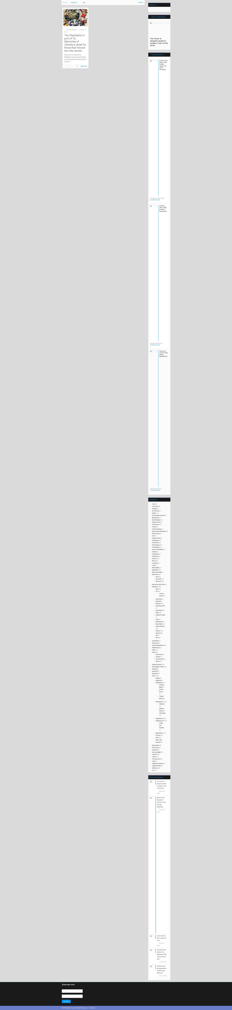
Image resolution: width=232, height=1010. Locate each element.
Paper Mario (159, 624)
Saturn (158, 661)
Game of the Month (157, 549)
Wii (156, 635)
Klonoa (154, 561)
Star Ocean (155, 747)
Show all (140, 2)
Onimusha (155, 643)
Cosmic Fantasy (156, 529)
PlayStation (159, 682)
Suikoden (155, 750)
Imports (154, 558)
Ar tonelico (155, 506)
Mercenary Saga (157, 572)
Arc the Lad (155, 511)
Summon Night (156, 752)
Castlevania (155, 524)
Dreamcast (159, 654)
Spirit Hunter (155, 745)
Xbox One (158, 581)
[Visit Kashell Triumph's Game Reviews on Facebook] (154, 10)
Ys (153, 770)
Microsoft (155, 574)
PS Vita (158, 735)
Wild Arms (155, 768)
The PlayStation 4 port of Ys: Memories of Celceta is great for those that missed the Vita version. (75, 43)
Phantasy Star (160, 659)
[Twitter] (165, 1008)
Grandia (154, 551)
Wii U (157, 637)
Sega (153, 652)
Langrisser (155, 563)
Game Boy (159, 599)
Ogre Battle (155, 641)
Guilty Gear (155, 556)
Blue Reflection (156, 520)
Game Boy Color (160, 606)
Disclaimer (92, 1008)
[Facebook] (162, 1008)
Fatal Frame (155, 542)
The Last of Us (156, 759)
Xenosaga (162, 713)
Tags (83, 2)
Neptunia (158, 680)
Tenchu (154, 756)
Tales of (154, 754)
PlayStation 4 (159, 721)
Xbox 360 (158, 579)
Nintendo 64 (159, 621)
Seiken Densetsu (157, 664)
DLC (153, 536)
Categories (74, 2)
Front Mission (156, 547)
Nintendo (154, 586)
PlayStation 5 (159, 733)
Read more (84, 66)
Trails (153, 761)
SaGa (153, 650)
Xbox (157, 576)
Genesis (158, 656)
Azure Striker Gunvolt (158, 515)
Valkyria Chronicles (157, 763)
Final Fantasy (156, 545)
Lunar (153, 565)
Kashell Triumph (71, 29)
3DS (157, 589)
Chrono (154, 526)
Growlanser (155, 554)
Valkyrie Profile (156, 766)
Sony (153, 676)
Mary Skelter (155, 567)
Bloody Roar (155, 517)
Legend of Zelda (160, 615)
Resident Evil (155, 647)
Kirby (157, 612)
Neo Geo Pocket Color (158, 584)
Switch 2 (158, 633)
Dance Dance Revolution (159, 531)
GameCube (159, 610)
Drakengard (155, 540)
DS (156, 591)
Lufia (157, 619)
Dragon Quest (156, 538)
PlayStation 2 (159, 701)
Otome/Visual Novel (158, 645)
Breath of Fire (156, 522)
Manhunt (162, 704)
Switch (158, 631)
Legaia (158, 678)
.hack (153, 504)
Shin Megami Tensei (158, 666)
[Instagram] (167, 1008)
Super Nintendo (160, 626)
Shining (154, 669)
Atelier (154, 513)
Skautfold (155, 673)
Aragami (154, 508)
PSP (157, 737)
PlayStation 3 (159, 718)
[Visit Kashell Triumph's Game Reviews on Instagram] (151, 10)
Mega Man (155, 570)
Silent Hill (154, 671)
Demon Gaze (156, 533)
